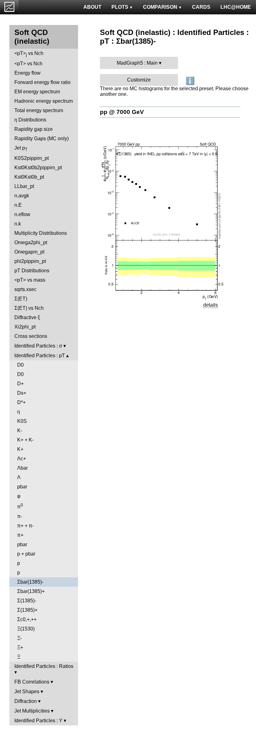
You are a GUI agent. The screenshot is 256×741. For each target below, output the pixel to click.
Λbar (22, 468)
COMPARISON (160, 7)
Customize (139, 79)
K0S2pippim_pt (31, 158)
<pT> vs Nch (28, 54)
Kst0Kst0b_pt (29, 177)
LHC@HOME (235, 7)
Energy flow (27, 73)
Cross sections (30, 336)
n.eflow (22, 214)
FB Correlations (31, 681)
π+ (20, 535)
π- (19, 516)
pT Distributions (31, 270)
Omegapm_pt (29, 251)
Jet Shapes (26, 691)
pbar (22, 486)
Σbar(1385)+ (31, 591)
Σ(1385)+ (27, 610)
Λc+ (21, 458)
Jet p (20, 148)
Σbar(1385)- (30, 582)
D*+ (21, 402)
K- (19, 430)
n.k (17, 223)
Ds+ (21, 393)
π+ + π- (25, 525)
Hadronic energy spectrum (43, 101)
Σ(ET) (20, 298)
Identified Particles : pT (39, 355)
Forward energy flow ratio (42, 82)
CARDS (201, 7)
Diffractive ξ (27, 317)
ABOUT (92, 7)
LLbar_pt (24, 186)
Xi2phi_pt (25, 326)
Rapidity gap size (33, 129)
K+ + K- (25, 439)
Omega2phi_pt (30, 242)
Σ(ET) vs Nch (29, 308)
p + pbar (26, 553)
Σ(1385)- (26, 600)
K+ (20, 449)
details (210, 305)
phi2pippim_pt (30, 261)
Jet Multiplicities (32, 711)
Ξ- (19, 638)
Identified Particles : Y (38, 720)
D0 (20, 365)
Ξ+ (20, 647)
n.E (18, 205)
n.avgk (21, 195)
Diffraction (25, 701)
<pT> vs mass (29, 280)
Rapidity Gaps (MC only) (41, 138)
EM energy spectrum (37, 91)
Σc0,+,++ (27, 619)
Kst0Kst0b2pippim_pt (38, 167)
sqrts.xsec (25, 289)
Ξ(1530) (26, 628)
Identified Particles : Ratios (43, 666)
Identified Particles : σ (38, 345)
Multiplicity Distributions (40, 233)
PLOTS (119, 7)
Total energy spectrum (38, 110)
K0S (22, 421)
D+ (20, 383)
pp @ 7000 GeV (122, 112)
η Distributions (30, 119)
